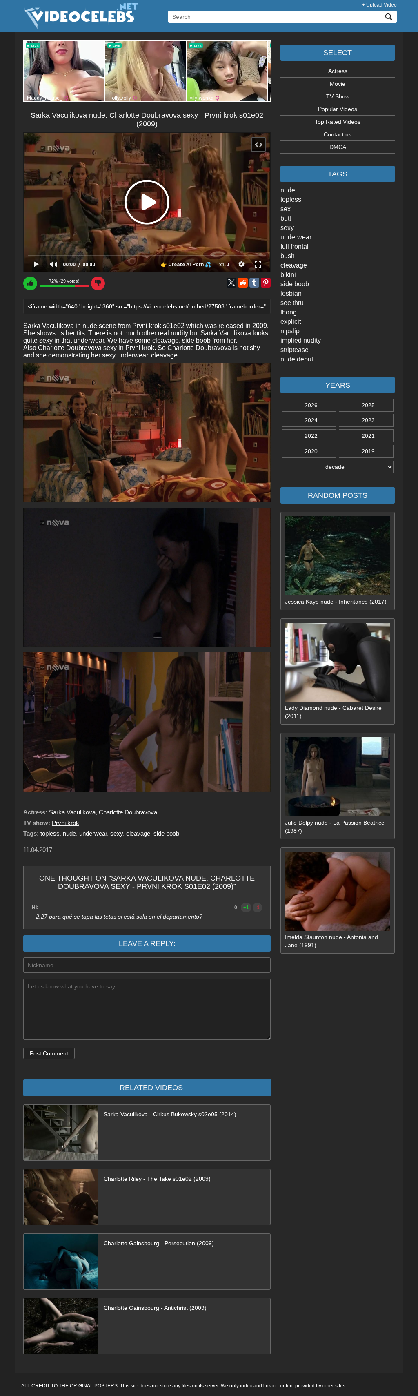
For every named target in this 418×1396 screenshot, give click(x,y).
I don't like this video (98, 283)
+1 (246, 907)
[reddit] (243, 283)
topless (290, 199)
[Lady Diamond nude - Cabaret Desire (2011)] (337, 699)
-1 (257, 907)
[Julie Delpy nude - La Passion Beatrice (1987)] (337, 814)
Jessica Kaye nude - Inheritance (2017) (336, 601)
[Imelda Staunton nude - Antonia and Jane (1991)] (337, 928)
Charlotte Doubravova (128, 812)
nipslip (290, 331)
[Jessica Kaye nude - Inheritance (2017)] (337, 593)
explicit (290, 321)
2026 (311, 405)
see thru (292, 302)
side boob (294, 284)
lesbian (291, 293)
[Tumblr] (254, 283)
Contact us (337, 134)
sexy (287, 227)
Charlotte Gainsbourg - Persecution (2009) (159, 1243)
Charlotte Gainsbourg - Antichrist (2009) (155, 1308)
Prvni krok (65, 822)
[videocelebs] (79, 27)
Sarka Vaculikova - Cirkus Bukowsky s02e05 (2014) (170, 1114)
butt (285, 218)
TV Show (337, 96)
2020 (311, 451)
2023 (368, 420)
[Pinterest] (266, 283)
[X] (231, 283)
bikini (288, 274)
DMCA (337, 147)
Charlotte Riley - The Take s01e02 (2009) (157, 1178)
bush (287, 255)
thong (288, 312)
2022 (311, 436)
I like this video (30, 283)
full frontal (294, 246)
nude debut (296, 359)
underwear (295, 237)
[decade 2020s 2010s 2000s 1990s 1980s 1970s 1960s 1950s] (337, 467)
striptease (294, 349)
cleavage (293, 265)
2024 (311, 420)
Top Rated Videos (337, 121)
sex (285, 208)
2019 (368, 451)
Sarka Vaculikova (72, 812)
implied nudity (300, 340)
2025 (368, 405)
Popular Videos (337, 109)
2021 (368, 436)
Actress (337, 71)
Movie (337, 83)
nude (287, 190)
